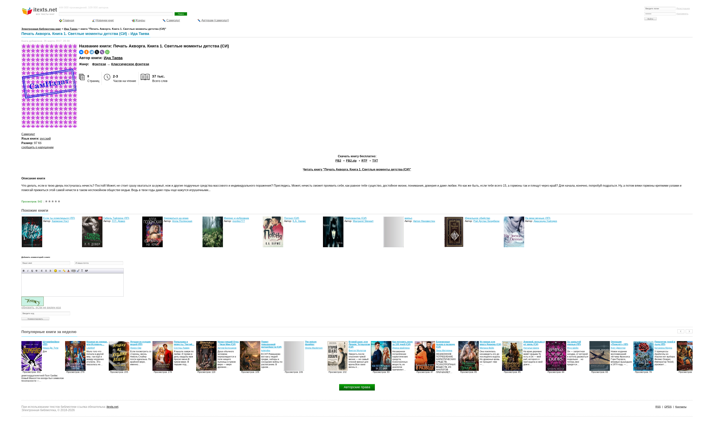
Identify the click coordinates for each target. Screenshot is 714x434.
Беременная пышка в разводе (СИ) (401, 344)
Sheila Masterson (270, 348)
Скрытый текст (73, 270)
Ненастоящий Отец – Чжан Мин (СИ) (184, 343)
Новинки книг (105, 20)
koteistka (222, 350)
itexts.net (112, 406)
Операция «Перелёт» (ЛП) (575, 343)
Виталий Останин (663, 345)
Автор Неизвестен (424, 221)
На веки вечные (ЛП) (537, 218)
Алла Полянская (182, 221)
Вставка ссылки (60, 270)
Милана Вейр (443, 348)
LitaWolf (47, 348)
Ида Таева (113, 58)
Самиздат (173, 20)
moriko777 (238, 221)
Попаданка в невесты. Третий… (140, 343)
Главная (68, 20)
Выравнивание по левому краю (42, 270)
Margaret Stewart (363, 221)
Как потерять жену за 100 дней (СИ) (359, 343)
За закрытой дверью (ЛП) (530, 343)
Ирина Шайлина (357, 348)
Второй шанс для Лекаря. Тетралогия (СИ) (315, 344)
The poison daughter (267, 343)
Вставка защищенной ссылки (64, 270)
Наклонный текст (28, 270)
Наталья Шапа (487, 348)
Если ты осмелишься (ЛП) (59, 218)
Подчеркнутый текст (32, 270)
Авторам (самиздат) (215, 20)
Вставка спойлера (86, 270)
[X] (97, 52)
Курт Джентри (574, 348)
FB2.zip (351, 160)
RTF (364, 160)
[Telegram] (91, 52)
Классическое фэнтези (130, 64)
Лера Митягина (400, 350)
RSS (658, 406)
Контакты (680, 406)
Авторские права (357, 387)
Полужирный (24, 270)
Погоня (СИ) (291, 218)
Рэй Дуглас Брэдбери (486, 221)
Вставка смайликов (55, 270)
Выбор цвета (68, 270)
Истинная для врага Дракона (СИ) (446, 343)
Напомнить (682, 13)
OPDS (668, 406)
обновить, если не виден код (41, 307)
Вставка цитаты (78, 270)
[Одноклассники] (86, 52)
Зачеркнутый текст (36, 270)
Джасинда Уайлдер (545, 221)
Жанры (140, 20)
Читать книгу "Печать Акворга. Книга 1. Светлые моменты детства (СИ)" (357, 169)
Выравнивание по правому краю (50, 270)
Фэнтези (99, 64)
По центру (46, 270)
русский (45, 138)
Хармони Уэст (60, 221)
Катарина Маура (619, 348)
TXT (375, 160)
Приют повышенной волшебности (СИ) (228, 344)
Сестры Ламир (138, 348)
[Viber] (102, 52)
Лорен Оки (92, 348)
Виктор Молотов (313, 350)
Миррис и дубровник (236, 218)
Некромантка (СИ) (355, 218)
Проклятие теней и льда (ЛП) (621, 343)
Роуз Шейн (529, 348)
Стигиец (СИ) (661, 342)
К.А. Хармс (299, 221)
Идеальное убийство (477, 218)
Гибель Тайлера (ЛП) (116, 218)
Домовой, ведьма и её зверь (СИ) (490, 343)
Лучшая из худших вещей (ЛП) (96, 343)
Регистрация (683, 8)
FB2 (338, 160)
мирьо (408, 218)
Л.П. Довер (118, 221)
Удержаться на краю (176, 218)
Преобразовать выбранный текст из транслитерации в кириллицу (82, 270)
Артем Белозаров (183, 348)
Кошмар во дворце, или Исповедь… (53, 343)
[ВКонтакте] (81, 52)
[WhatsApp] (107, 52)
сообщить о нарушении (37, 147)
